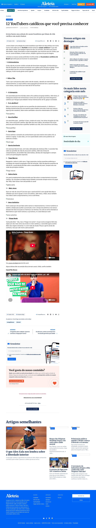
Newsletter (48, 497)
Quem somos (37, 523)
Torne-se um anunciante (57, 523)
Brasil (93, 10)
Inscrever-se (12, 359)
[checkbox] (64, 161)
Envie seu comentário (33, 409)
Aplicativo (48, 499)
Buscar (23, 4)
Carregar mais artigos (76, 78)
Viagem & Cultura (75, 10)
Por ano (59, 497)
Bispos (52, 428)
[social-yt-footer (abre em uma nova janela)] (43, 518)
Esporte (9, 428)
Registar (80, 4)
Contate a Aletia (68, 523)
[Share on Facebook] (47, 41)
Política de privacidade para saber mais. (76, 162)
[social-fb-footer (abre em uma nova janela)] (46, 518)
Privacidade (75, 523)
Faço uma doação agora (15, 381)
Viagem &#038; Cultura (38, 504)
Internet (18, 322)
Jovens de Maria (24, 27)
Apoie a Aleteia (29, 523)
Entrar (75, 4)
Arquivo (39, 10)
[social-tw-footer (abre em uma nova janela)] (49, 518)
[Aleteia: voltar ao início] (48, 3)
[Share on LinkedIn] (50, 41)
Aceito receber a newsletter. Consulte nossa (25, 355)
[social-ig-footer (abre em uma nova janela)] (52, 518)
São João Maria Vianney (53, 6)
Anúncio (47, 506)
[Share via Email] (56, 41)
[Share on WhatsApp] (58, 41)
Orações (10, 10)
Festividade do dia (72, 141)
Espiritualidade (64, 10)
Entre (39, 403)
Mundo (74, 455)
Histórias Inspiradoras (23, 10)
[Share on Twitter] (53, 41)
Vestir (47, 504)
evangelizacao (10, 322)
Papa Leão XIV (85, 10)
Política (74, 428)
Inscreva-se (48, 502)
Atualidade (46, 10)
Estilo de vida (55, 10)
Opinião (32, 10)
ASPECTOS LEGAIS (46, 523)
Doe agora (89, 4)
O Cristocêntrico (13, 62)
